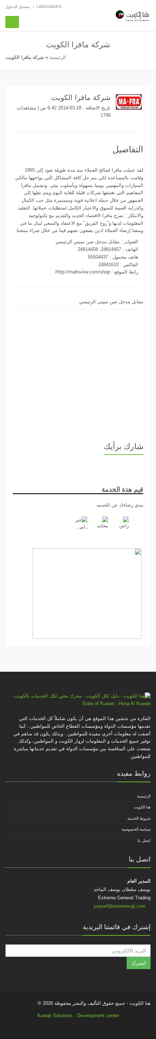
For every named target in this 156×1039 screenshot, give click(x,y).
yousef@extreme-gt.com (119, 906)
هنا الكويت (142, 807)
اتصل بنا (144, 840)
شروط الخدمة (139, 818)
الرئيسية (57, 57)
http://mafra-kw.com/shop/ (82, 272)
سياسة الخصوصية (136, 829)
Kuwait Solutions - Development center (78, 1015)
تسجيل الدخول (17, 6)
